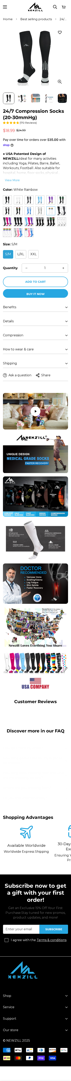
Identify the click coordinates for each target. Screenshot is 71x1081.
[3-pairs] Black (18, 221)
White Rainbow (50, 210)
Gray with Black (29, 199)
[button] (63, 6)
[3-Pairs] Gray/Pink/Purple (7, 221)
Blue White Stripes (29, 210)
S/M (8, 254)
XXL (33, 254)
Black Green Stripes (61, 199)
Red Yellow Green (18, 210)
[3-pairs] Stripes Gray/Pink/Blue (18, 232)
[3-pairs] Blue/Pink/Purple (29, 221)
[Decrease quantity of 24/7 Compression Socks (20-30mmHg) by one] (26, 268)
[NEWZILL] (35, 7)
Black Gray (7, 199)
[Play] (35, 411)
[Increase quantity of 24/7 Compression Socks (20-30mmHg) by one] (63, 268)
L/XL (20, 254)
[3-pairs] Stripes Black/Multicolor (50, 221)
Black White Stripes (7, 210)
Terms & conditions (51, 940)
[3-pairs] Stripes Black (40, 221)
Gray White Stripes (40, 210)
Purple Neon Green (50, 199)
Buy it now (35, 294)
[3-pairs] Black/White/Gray (61, 210)
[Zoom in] (59, 81)
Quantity (10, 268)
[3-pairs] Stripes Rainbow (7, 232)
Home (8, 19)
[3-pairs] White (61, 221)
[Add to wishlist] (59, 32)
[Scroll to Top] (64, 1060)
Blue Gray (40, 199)
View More (12, 180)
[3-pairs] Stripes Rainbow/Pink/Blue (29, 232)
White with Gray (18, 199)
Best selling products (36, 19)
